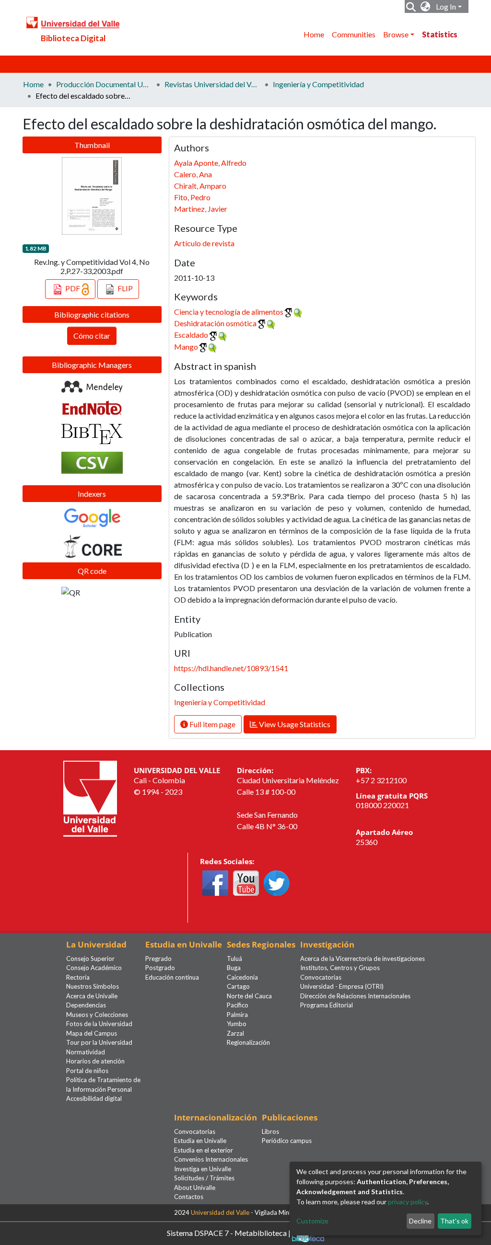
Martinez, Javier (200, 208)
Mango (186, 346)
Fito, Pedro (192, 197)
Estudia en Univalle (200, 1140)
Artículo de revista (204, 243)
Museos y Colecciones (97, 1014)
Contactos (188, 1196)
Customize (312, 1221)
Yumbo (236, 1024)
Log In (446, 6)
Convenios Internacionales (211, 1159)
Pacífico (237, 1005)
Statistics (439, 34)
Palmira (237, 1014)
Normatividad (85, 1052)
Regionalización (248, 1042)
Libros (270, 1131)
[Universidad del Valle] (90, 797)
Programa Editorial (326, 1005)
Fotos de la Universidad (99, 1024)
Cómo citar (91, 335)
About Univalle (194, 1187)
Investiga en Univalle (202, 1169)
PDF (73, 288)
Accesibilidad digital (94, 1098)
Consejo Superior (90, 958)
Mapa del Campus (91, 1033)
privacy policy (407, 1202)
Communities (353, 34)
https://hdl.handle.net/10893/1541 (231, 668)
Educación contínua (172, 977)
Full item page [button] (211, 724)
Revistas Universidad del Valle (212, 84)
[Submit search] (411, 6)
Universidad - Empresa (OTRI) (342, 986)
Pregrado (158, 958)
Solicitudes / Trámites (204, 1178)
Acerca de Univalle (91, 996)
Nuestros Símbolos (92, 986)
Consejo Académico (94, 967)
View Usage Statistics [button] (293, 724)
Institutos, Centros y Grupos (340, 967)
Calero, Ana (193, 174)
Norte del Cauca (249, 996)
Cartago (238, 986)
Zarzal (235, 1033)
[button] (425, 6)
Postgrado (160, 967)
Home (314, 34)
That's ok (454, 1221)
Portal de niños (87, 1070)
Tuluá (234, 958)
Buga (234, 967)
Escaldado (191, 334)
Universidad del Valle (220, 1212)
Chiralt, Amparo (200, 185)
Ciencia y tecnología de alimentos (228, 311)
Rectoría (78, 977)
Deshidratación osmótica (215, 323)
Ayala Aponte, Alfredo (210, 162)
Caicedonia (242, 977)
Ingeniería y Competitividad (318, 84)
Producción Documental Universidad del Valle (104, 84)
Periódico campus (287, 1140)
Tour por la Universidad (99, 1042)
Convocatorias (320, 977)
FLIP (124, 288)
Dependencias (86, 1005)
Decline (420, 1221)
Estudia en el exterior (203, 1150)
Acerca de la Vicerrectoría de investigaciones (362, 958)
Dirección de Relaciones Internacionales (355, 996)
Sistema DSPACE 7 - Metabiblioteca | (229, 1232)
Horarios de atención (95, 1061)
